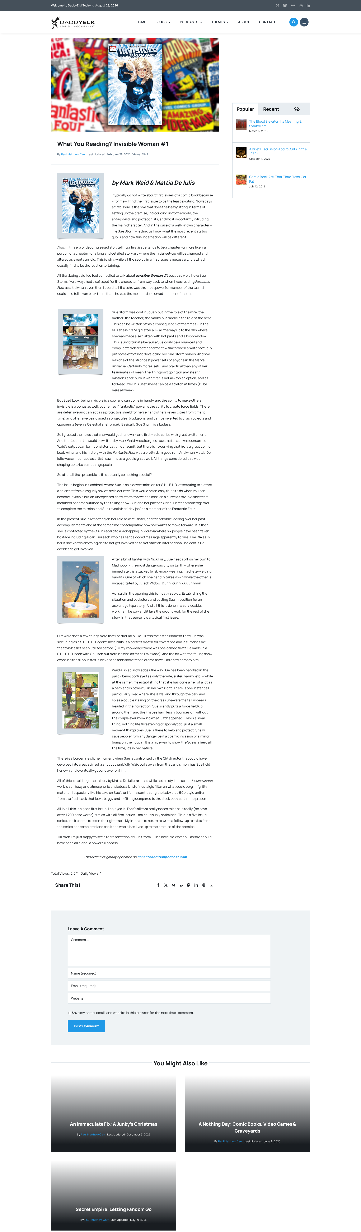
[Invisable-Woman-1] (80, 179)
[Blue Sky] (285, 5)
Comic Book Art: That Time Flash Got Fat (277, 179)
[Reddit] (181, 885)
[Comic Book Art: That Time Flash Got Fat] (241, 177)
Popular (245, 109)
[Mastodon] (188, 885)
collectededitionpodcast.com (162, 857)
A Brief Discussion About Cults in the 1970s (278, 151)
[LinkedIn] (196, 885)
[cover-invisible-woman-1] (135, 40)
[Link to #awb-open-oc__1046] (293, 22)
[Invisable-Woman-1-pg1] (80, 563)
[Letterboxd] (293, 5)
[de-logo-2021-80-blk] (73, 16)
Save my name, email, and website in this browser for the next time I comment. (133, 1012)
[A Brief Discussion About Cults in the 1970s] (241, 149)
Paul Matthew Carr (73, 154)
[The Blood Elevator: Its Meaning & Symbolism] (241, 122)
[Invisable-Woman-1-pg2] (80, 674)
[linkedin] (308, 5)
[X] (166, 885)
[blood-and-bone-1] (80, 316)
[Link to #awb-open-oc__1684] (304, 22)
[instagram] (301, 5)
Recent (271, 109)
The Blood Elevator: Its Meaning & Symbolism (275, 123)
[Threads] (277, 5)
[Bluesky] (173, 885)
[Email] (211, 885)
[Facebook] (158, 885)
